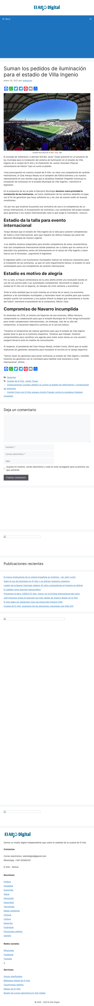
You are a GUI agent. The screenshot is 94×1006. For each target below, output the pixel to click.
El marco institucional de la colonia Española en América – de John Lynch (40, 577)
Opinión (7, 935)
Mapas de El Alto (12, 989)
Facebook (8, 954)
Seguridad (9, 902)
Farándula (9, 927)
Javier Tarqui (31, 381)
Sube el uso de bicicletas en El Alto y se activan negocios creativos (37, 581)
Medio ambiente (12, 911)
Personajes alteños (13, 931)
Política (7, 882)
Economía (8, 890)
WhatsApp (9, 950)
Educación (9, 898)
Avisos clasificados (13, 976)
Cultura (7, 919)
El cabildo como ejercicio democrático (22, 589)
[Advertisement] (47, 41)
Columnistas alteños (14, 985)
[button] (90, 19)
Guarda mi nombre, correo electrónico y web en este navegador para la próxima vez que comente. (47, 468)
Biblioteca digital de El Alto (17, 980)
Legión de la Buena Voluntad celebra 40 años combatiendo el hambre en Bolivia (43, 585)
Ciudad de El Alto (15, 381)
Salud (6, 894)
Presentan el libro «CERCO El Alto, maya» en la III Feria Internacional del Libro (42, 594)
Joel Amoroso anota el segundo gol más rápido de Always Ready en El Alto (41, 598)
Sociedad (8, 886)
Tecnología (9, 906)
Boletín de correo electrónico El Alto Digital (24, 993)
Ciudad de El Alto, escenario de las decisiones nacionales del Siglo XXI (38, 606)
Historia (7, 915)
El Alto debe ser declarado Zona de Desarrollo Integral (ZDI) (33, 602)
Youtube (8, 959)
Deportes (11, 377)
